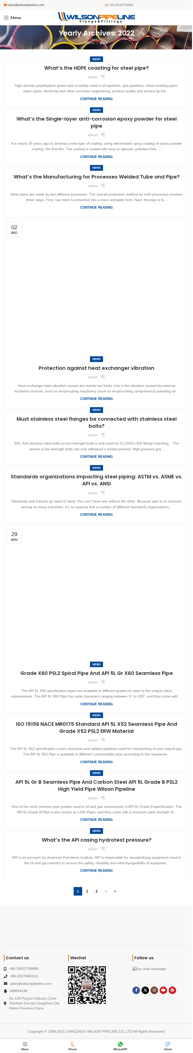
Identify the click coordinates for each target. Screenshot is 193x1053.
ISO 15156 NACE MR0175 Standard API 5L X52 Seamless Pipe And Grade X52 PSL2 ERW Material (96, 728)
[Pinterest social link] (172, 990)
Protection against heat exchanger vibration (96, 368)
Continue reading (96, 99)
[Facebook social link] (136, 990)
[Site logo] (96, 17)
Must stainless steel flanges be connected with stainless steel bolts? (97, 422)
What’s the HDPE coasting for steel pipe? (96, 67)
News (96, 59)
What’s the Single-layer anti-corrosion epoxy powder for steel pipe (96, 122)
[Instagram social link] (154, 990)
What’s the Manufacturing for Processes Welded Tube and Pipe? (97, 176)
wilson (93, 77)
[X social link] (145, 990)
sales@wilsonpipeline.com (26, 5)
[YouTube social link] (163, 990)
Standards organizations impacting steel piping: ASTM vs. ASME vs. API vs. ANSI (96, 480)
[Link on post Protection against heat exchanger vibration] (96, 289)
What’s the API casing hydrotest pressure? (97, 839)
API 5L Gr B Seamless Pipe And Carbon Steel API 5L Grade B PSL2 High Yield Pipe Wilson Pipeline (96, 785)
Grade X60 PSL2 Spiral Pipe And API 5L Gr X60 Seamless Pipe (96, 673)
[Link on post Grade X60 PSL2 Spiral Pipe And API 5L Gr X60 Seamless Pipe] (96, 595)
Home (90, 43)
